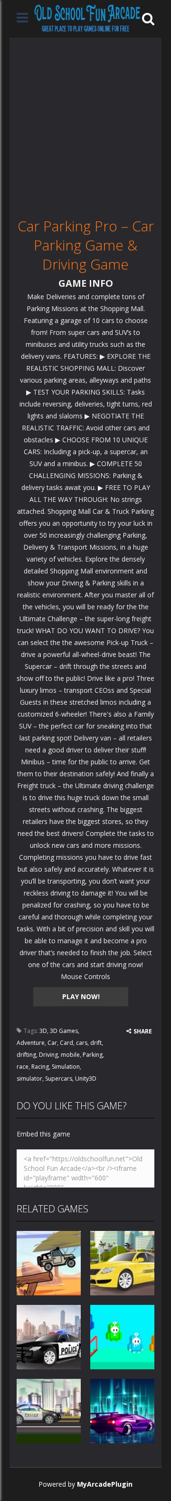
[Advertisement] (85, 123)
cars (81, 1043)
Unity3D (85, 1078)
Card (66, 1043)
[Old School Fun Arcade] (87, 17)
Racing (40, 1067)
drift (96, 1043)
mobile (70, 1055)
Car (52, 1043)
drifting (26, 1055)
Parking (93, 1055)
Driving (48, 1055)
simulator (29, 1078)
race (22, 1067)
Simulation (66, 1067)
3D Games (64, 1031)
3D (43, 1031)
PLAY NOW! (81, 996)
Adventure (31, 1043)
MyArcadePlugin (105, 1484)
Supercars (58, 1078)
